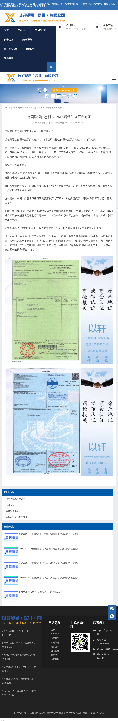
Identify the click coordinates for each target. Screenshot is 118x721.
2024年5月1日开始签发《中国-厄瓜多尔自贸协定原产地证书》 (49, 563)
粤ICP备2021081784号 (71, 713)
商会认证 (8, 39)
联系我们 (8, 58)
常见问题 (55, 642)
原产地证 (18, 107)
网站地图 (55, 659)
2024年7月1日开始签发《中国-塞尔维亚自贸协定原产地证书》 (49, 548)
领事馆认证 (27, 39)
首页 (6, 30)
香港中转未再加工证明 (17, 517)
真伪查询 (30, 48)
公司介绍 (55, 650)
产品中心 (22, 30)
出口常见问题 (10, 48)
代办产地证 (40, 30)
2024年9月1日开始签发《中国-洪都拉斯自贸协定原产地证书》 (49, 534)
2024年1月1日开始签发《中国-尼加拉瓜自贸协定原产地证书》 (49, 577)
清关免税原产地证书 (15, 499)
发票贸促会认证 (13, 511)
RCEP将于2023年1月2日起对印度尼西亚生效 (41, 592)
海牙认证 (10, 505)
